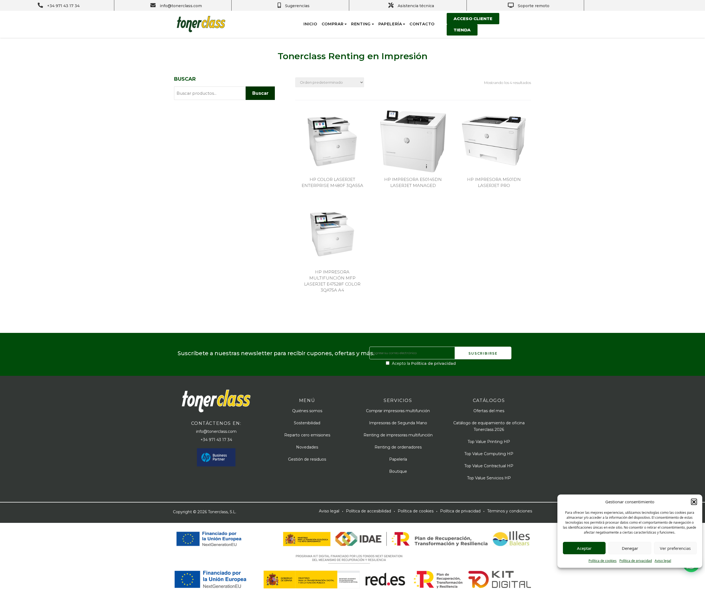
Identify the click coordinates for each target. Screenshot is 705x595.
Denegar (630, 548)
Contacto (422, 23)
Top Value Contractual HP (488, 465)
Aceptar (584, 548)
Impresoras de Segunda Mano (398, 422)
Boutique (398, 471)
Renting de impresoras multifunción (398, 435)
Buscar (185, 79)
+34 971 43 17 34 (216, 439)
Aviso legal (663, 560)
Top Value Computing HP (488, 453)
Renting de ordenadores (398, 447)
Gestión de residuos (307, 459)
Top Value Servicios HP (489, 478)
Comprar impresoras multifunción (398, 410)
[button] (694, 501)
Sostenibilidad (307, 422)
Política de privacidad (635, 560)
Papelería (390, 23)
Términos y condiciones (509, 511)
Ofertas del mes (488, 410)
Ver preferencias (675, 548)
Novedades (307, 447)
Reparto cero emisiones (307, 435)
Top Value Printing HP (489, 441)
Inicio (310, 23)
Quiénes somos (307, 410)
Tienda (462, 29)
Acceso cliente (473, 18)
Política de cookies (603, 560)
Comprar (333, 23)
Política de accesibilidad (368, 511)
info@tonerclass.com (216, 431)
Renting (361, 23)
